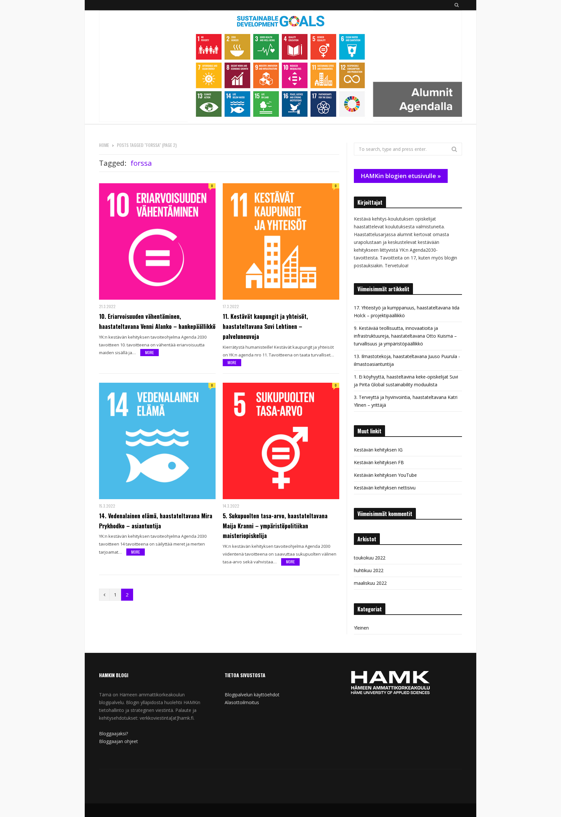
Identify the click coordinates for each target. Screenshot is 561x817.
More (149, 352)
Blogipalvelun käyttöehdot (252, 694)
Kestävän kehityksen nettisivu (385, 488)
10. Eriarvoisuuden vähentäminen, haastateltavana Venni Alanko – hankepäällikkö (157, 321)
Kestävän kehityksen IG (378, 450)
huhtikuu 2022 (368, 570)
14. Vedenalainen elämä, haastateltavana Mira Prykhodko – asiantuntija (155, 520)
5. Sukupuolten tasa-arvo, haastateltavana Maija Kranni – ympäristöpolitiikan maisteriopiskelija (275, 525)
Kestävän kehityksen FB (379, 462)
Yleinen (361, 628)
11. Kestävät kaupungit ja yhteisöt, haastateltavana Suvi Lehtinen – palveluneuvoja (265, 326)
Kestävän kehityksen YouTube (385, 475)
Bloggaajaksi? (113, 733)
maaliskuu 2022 (370, 583)
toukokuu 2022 (369, 558)
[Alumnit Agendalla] (280, 67)
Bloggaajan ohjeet (118, 741)
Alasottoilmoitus (242, 702)
